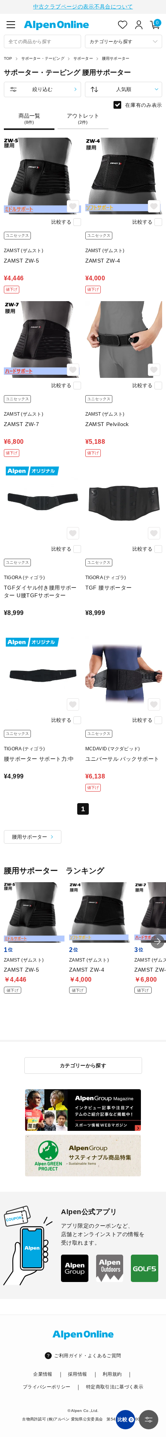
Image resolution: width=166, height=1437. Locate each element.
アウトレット (83, 119)
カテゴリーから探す (83, 1065)
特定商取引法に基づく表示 (114, 1387)
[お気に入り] (123, 25)
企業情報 (42, 1374)
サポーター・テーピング (42, 58)
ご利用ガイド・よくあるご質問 (87, 1355)
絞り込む (42, 89)
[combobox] (42, 41)
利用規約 (112, 1374)
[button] (157, 941)
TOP (8, 58)
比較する (61, 222)
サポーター (83, 58)
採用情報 (77, 1374)
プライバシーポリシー (47, 1387)
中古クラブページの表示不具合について (83, 6)
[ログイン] (139, 25)
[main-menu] (11, 25)
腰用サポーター (115, 58)
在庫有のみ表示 (143, 105)
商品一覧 (29, 119)
